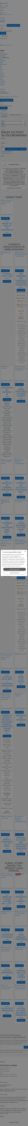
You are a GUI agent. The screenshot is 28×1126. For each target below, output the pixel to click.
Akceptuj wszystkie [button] (14, 569)
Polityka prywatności (16, 566)
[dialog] (14, 563)
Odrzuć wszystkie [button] (14, 573)
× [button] (24, 551)
